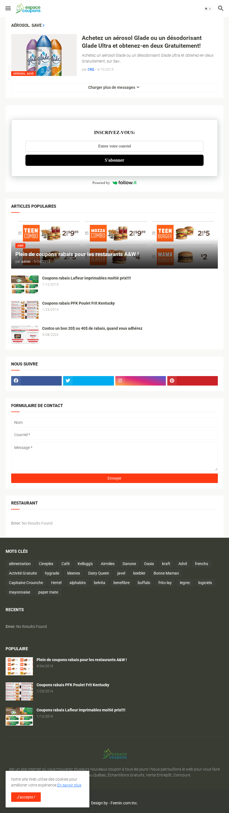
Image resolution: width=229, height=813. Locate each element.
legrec (185, 582)
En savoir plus (69, 785)
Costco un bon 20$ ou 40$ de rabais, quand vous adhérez (92, 328)
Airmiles (108, 563)
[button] (7, 8)
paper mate (48, 592)
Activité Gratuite (23, 573)
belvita (99, 582)
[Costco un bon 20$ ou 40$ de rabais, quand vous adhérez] (25, 335)
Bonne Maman (166, 573)
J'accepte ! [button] (26, 797)
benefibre (121, 582)
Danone (129, 563)
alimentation (20, 563)
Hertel (56, 582)
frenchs (201, 563)
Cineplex (46, 563)
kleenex (73, 573)
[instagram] (140, 381)
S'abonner (114, 160)
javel (121, 573)
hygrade (52, 573)
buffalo (144, 582)
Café (65, 563)
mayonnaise (19, 592)
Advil (182, 563)
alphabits (78, 582)
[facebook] (36, 381)
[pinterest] (192, 381)
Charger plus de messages (111, 87)
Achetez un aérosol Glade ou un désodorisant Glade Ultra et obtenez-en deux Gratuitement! (142, 42)
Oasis (149, 563)
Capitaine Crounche (26, 582)
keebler (139, 573)
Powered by (101, 183)
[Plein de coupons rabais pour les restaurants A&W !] (19, 666)
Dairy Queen (98, 573)
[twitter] (88, 381)
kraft (166, 563)
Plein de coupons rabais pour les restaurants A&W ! (82, 659)
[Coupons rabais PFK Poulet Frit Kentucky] (25, 310)
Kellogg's (85, 563)
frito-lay (165, 582)
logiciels (205, 582)
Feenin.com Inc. (124, 803)
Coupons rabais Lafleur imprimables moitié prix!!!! (86, 278)
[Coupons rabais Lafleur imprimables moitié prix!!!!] (25, 285)
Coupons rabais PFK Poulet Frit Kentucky (78, 303)
